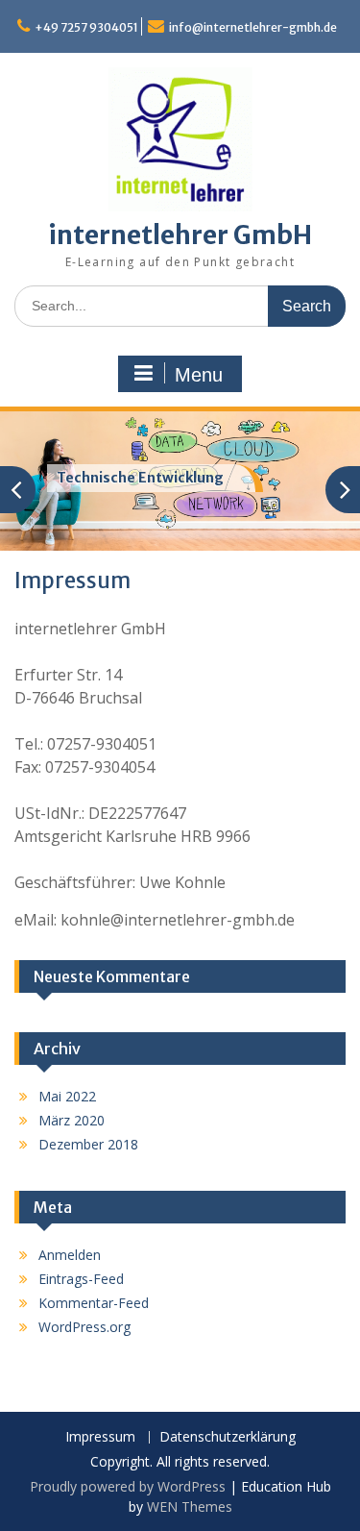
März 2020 (71, 1120)
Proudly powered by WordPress (128, 1486)
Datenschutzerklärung (227, 1437)
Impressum (100, 1437)
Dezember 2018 (88, 1144)
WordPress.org (84, 1327)
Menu (199, 374)
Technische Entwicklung (140, 477)
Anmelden (69, 1255)
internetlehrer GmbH (180, 235)
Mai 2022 (67, 1096)
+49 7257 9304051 (86, 27)
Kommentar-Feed (93, 1303)
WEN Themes (189, 1506)
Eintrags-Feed (81, 1279)
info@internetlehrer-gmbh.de (253, 27)
